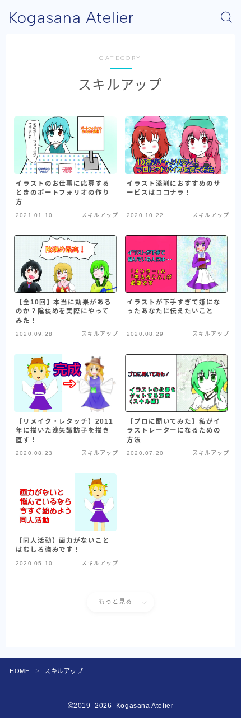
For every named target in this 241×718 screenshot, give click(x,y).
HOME (19, 671)
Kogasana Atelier (71, 17)
